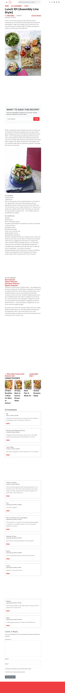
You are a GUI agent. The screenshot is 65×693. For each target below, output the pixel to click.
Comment (8, 639)
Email (7, 664)
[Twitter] (56, 2)
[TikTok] (52, 2)
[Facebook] (54, 2)
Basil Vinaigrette (10, 280)
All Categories (16, 6)
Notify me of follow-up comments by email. (18, 669)
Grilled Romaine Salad (37, 393)
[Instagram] (49, 2)
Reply (8, 423)
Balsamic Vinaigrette (11, 285)
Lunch (26, 6)
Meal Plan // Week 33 (27, 393)
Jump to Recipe (36, 15)
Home (7, 6)
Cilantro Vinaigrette (11, 281)
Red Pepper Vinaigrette (12, 283)
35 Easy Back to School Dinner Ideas (17, 396)
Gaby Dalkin (10, 15)
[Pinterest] (59, 2)
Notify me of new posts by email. (15, 672)
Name (7, 659)
